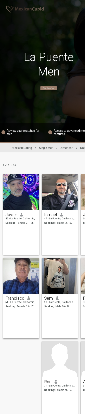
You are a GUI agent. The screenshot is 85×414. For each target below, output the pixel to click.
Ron (48, 381)
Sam (48, 298)
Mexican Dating (22, 148)
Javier (11, 214)
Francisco (14, 298)
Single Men (46, 148)
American (66, 148)
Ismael (50, 214)
